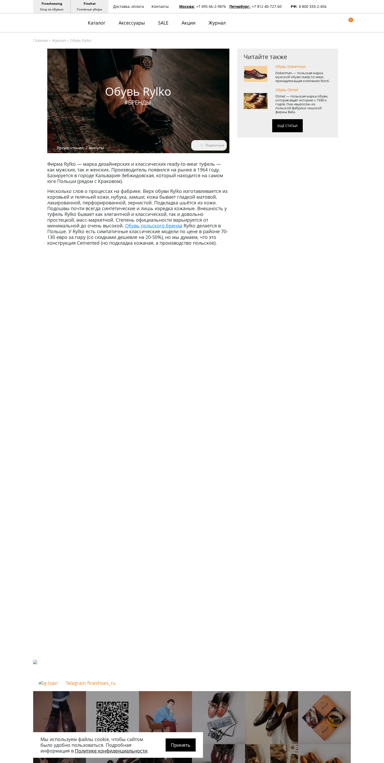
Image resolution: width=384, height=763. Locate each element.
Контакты (160, 6)
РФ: (294, 6)
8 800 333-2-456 (313, 6)
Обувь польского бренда (153, 225)
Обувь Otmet (286, 90)
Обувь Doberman (290, 66)
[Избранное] (340, 23)
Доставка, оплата (128, 6)
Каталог (97, 23)
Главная (40, 40)
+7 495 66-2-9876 (211, 6)
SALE (163, 23)
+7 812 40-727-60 (267, 6)
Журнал (217, 23)
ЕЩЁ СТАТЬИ (287, 125)
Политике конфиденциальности (111, 751)
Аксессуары (132, 23)
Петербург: (239, 6)
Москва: (187, 6)
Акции (188, 23)
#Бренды (137, 102)
